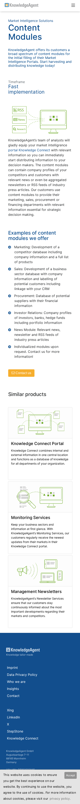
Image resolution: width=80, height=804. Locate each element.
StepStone (15, 731)
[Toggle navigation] (73, 5)
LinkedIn (13, 717)
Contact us (23, 373)
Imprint (12, 668)
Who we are (16, 682)
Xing (10, 710)
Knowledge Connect (22, 738)
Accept (70, 775)
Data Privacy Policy (22, 675)
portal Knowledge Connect (29, 150)
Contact (13, 696)
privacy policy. (60, 798)
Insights (13, 689)
